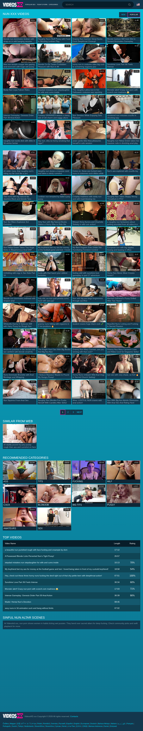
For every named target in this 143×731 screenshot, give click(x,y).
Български (85, 724)
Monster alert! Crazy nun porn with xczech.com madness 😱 (31, 589)
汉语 (18, 724)
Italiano (114, 724)
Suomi (14, 726)
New (123, 15)
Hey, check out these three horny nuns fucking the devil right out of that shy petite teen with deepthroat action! (53, 576)
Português (7, 726)
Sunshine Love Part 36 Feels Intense (21, 582)
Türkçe (20, 726)
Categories (53, 4)
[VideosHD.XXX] (13, 4)
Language (138, 4)
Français (130, 724)
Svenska (54, 724)
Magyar (13, 724)
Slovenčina (49, 726)
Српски (58, 726)
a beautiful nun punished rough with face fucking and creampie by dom (36, 550)
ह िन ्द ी (26, 724)
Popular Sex (30, 4)
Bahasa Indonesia (96, 726)
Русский (62, 724)
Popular (134, 15)
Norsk (64, 726)
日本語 (84, 726)
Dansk (106, 726)
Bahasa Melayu (104, 724)
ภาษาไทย (71, 726)
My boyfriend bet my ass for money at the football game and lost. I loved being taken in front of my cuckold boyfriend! (56, 569)
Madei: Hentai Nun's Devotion (18, 602)
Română (46, 724)
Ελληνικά (113, 726)
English (77, 724)
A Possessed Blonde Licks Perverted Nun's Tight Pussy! (29, 556)
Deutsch (93, 724)
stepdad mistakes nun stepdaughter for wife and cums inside (32, 562)
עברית (34, 724)
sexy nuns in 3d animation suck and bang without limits (29, 608)
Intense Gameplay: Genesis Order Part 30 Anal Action (28, 595)
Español (69, 724)
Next (79, 412)
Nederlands (28, 726)
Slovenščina (39, 726)
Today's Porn (42, 4)
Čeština (6, 724)
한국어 (78, 726)
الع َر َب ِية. (121, 724)
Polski (39, 724)
